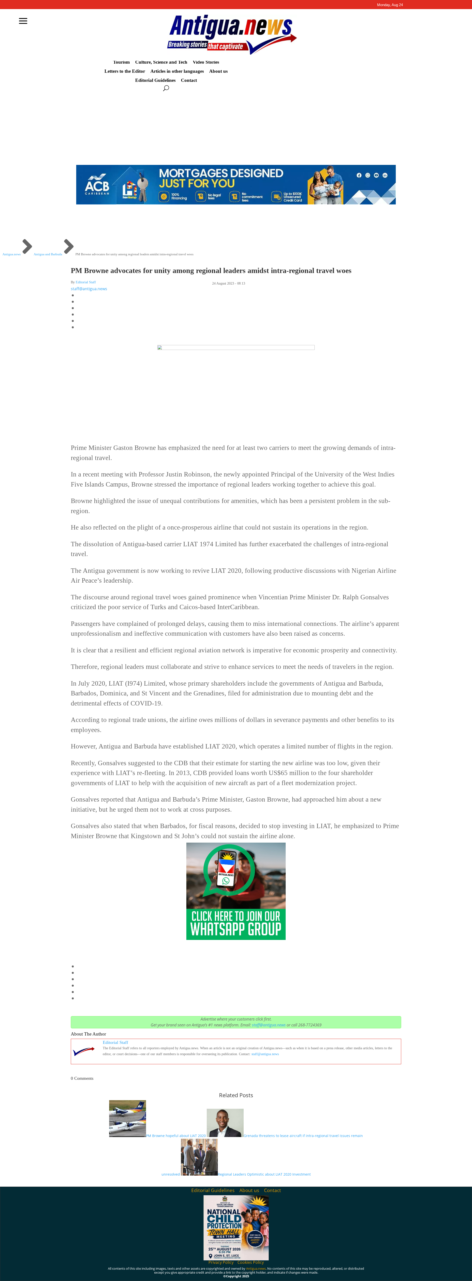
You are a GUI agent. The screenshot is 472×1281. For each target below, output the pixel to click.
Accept (339, 1273)
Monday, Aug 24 (390, 5)
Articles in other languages (177, 71)
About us (218, 71)
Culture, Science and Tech (161, 62)
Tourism (121, 62)
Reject (366, 1273)
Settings (394, 1273)
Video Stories (206, 62)
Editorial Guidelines (155, 80)
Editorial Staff (86, 282)
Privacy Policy (221, 1262)
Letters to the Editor (124, 71)
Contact (189, 80)
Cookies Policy (250, 1262)
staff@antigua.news (89, 288)
